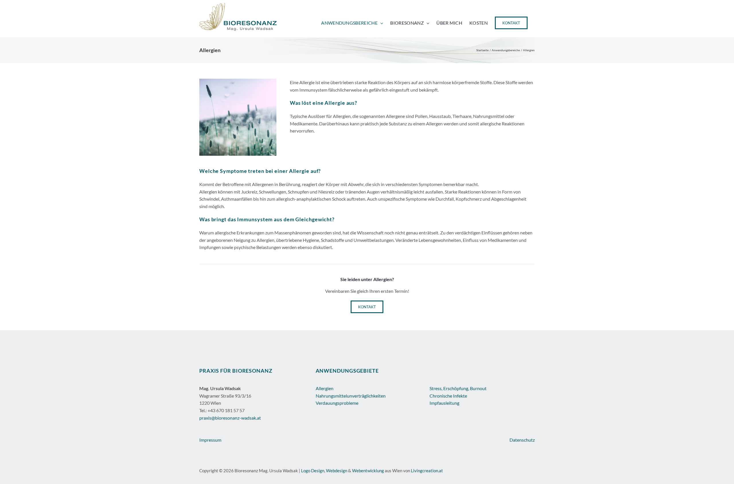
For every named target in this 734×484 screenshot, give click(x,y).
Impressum (210, 439)
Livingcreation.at (427, 470)
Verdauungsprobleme (337, 403)
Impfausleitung (444, 403)
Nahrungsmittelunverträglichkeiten (351, 395)
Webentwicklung (368, 470)
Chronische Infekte (448, 395)
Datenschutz (522, 439)
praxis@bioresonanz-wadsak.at (230, 417)
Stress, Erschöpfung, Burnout (458, 388)
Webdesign (336, 470)
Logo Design (312, 470)
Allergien (324, 388)
